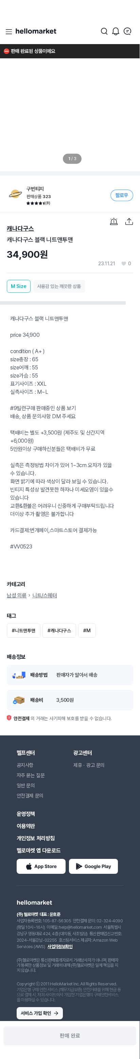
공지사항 (25, 765)
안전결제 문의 (30, 796)
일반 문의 (26, 786)
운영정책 (26, 814)
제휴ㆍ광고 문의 (89, 765)
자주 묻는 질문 (31, 775)
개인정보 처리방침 (36, 838)
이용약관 (26, 826)
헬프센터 (26, 753)
